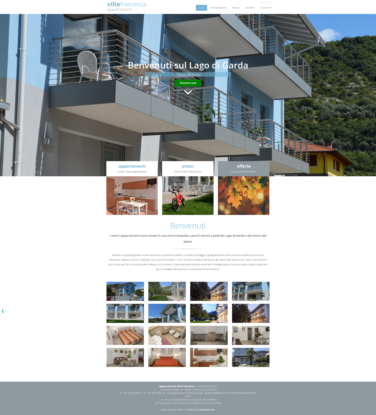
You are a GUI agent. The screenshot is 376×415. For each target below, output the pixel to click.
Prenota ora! (188, 83)
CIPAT (188, 396)
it (261, 2)
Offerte (250, 7)
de (270, 2)
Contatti (266, 7)
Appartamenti (218, 7)
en (266, 2)
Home (201, 7)
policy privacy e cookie (172, 409)
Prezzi (236, 7)
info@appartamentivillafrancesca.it (185, 393)
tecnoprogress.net (206, 409)
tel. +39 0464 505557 (130, 393)
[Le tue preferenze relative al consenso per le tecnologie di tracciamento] (3, 311)
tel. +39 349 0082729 (154, 393)
